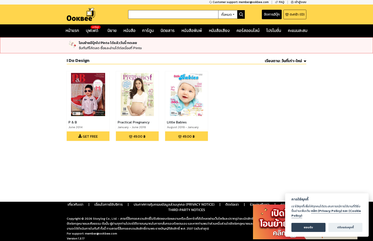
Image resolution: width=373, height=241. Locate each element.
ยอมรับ (308, 227)
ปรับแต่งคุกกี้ (345, 227)
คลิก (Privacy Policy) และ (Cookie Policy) (326, 213)
